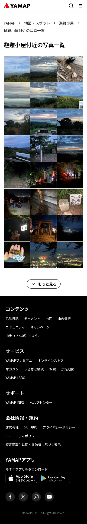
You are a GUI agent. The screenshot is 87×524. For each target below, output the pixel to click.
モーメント (32, 318)
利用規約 (30, 427)
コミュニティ (15, 327)
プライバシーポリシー (59, 427)
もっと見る (47, 284)
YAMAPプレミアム (19, 360)
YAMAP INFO (15, 402)
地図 (49, 318)
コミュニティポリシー (22, 436)
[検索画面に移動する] (71, 5)
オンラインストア (51, 360)
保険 (52, 369)
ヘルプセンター (41, 402)
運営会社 (12, 427)
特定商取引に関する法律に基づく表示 (33, 444)
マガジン (12, 369)
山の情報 (64, 318)
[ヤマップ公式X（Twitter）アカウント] (23, 496)
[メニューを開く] (80, 5)
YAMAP (9, 23)
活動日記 (12, 318)
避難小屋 (66, 23)
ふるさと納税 (34, 369)
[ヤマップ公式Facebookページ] (10, 496)
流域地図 (67, 369)
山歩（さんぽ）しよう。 (23, 335)
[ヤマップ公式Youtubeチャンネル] (49, 496)
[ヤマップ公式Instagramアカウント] (36, 496)
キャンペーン (40, 327)
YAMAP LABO (15, 377)
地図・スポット (37, 23)
